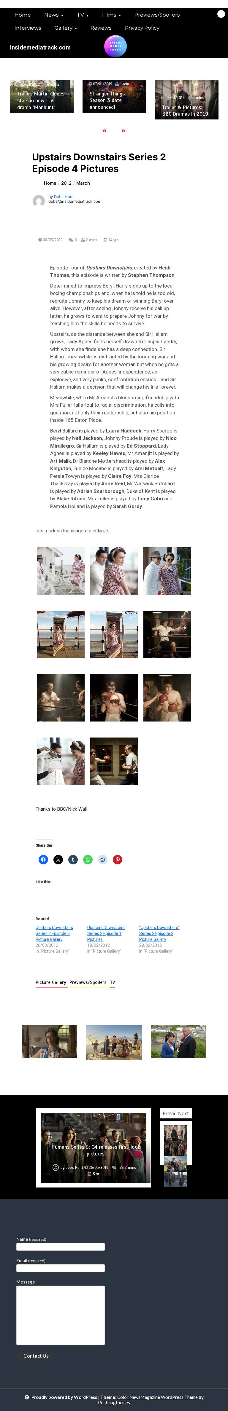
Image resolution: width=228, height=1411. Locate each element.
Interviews (28, 28)
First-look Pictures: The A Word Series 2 (96, 1159)
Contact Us (36, 1356)
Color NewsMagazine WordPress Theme (157, 1397)
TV (80, 15)
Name (31, 1239)
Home (23, 15)
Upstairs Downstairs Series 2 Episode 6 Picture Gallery (54, 933)
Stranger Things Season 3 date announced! (41, 100)
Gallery (63, 28)
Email (30, 1260)
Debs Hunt (64, 196)
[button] (61, 571)
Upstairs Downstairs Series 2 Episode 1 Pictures (106, 933)
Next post (182, 1077)
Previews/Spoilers (157, 15)
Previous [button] (172, 1113)
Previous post (50, 1077)
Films (109, 15)
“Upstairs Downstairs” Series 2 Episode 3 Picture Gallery (159, 933)
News (51, 15)
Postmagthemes (114, 1402)
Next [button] (183, 1113)
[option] (49, 96)
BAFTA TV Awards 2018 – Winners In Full (194, 107)
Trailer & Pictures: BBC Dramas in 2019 (120, 110)
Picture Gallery (52, 982)
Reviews (101, 28)
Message (25, 1281)
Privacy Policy (142, 28)
